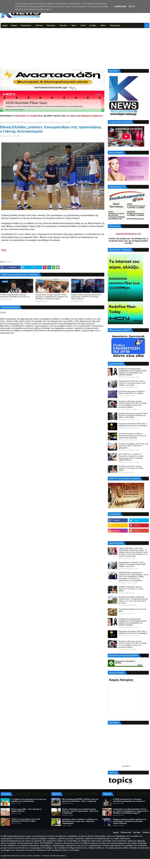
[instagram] (118, 531)
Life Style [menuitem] (92, 25)
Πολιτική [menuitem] (39, 25)
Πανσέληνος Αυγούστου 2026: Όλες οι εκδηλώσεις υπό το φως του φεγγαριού (133, 425)
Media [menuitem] (103, 25)
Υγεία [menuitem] (73, 25)
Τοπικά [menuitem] (83, 25)
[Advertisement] (75, 45)
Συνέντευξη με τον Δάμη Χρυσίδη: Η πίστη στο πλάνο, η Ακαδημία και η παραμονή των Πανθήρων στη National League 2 (52, 297)
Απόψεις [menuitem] (14, 25)
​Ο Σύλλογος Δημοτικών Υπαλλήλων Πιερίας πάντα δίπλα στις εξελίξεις (132, 392)
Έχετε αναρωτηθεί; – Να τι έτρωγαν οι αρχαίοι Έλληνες (26, 810)
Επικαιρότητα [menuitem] (26, 25)
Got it (132, 6)
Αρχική (116, 832)
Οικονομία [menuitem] (51, 25)
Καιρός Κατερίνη (121, 679)
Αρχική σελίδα (4, 122)
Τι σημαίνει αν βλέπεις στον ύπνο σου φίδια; (132, 610)
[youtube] (139, 531)
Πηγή (3, 250)
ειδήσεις (73, 116)
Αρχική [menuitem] (4, 25)
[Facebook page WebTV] (139, 536)
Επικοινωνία (126, 832)
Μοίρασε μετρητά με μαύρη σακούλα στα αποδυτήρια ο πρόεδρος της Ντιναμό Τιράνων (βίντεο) (86, 297)
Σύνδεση (146, 832)
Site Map (136, 832)
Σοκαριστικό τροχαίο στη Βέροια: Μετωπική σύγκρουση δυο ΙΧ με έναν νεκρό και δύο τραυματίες (132, 435)
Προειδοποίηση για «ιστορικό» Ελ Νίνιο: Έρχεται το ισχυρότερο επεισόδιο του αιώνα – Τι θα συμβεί (133, 415)
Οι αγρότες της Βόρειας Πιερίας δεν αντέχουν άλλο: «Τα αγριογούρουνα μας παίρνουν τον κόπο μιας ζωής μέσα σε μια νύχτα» (133, 600)
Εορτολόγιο (126, 766)
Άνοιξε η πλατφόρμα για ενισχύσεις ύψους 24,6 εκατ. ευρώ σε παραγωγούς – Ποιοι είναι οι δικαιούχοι (80, 811)
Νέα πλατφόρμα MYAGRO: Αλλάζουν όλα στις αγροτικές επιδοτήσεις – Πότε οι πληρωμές (80, 800)
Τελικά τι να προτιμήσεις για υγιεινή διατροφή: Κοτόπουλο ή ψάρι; (25, 820)
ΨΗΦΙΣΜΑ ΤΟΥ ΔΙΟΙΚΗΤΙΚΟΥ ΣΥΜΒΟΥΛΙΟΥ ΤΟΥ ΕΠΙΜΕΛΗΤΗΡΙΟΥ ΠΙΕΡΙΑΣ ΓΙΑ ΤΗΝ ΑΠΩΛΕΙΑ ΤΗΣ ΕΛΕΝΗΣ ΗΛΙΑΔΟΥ (133, 372)
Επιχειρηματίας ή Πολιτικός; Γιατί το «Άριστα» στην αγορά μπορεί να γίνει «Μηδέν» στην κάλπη (132, 383)
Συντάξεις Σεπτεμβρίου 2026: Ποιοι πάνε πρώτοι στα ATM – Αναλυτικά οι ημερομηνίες (133, 446)
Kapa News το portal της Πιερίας (22, 856)
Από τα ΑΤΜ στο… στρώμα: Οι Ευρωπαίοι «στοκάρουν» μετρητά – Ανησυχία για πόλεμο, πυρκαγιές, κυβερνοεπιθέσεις (132, 457)
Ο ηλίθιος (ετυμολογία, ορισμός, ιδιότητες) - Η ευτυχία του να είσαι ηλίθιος (131, 468)
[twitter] (139, 520)
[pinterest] (139, 525)
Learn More (120, 6)
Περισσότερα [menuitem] (115, 25)
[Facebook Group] (118, 536)
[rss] (118, 525)
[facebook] (118, 520)
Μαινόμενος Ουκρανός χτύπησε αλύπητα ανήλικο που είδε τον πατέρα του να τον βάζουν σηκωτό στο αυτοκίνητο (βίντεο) (133, 404)
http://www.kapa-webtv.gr (58, 856)
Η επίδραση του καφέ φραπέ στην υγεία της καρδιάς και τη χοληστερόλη (28, 800)
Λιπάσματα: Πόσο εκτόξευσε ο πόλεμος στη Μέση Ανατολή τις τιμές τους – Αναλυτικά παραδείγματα (79, 821)
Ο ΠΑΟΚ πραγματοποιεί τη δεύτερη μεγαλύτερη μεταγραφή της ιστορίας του (14, 296)
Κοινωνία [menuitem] (63, 25)
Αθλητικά (13, 122)
